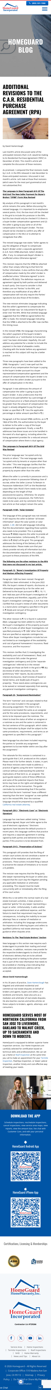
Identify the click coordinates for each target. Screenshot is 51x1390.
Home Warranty (31, 1353)
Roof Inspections (38, 1350)
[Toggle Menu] (44, 9)
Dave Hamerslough (35, 982)
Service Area (16, 1347)
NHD (17, 1353)
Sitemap (29, 1375)
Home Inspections (35, 1347)
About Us (36, 1356)
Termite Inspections (17, 1350)
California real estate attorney (16, 804)
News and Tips (20, 1356)
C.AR (12, 525)
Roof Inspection (23, 1055)
